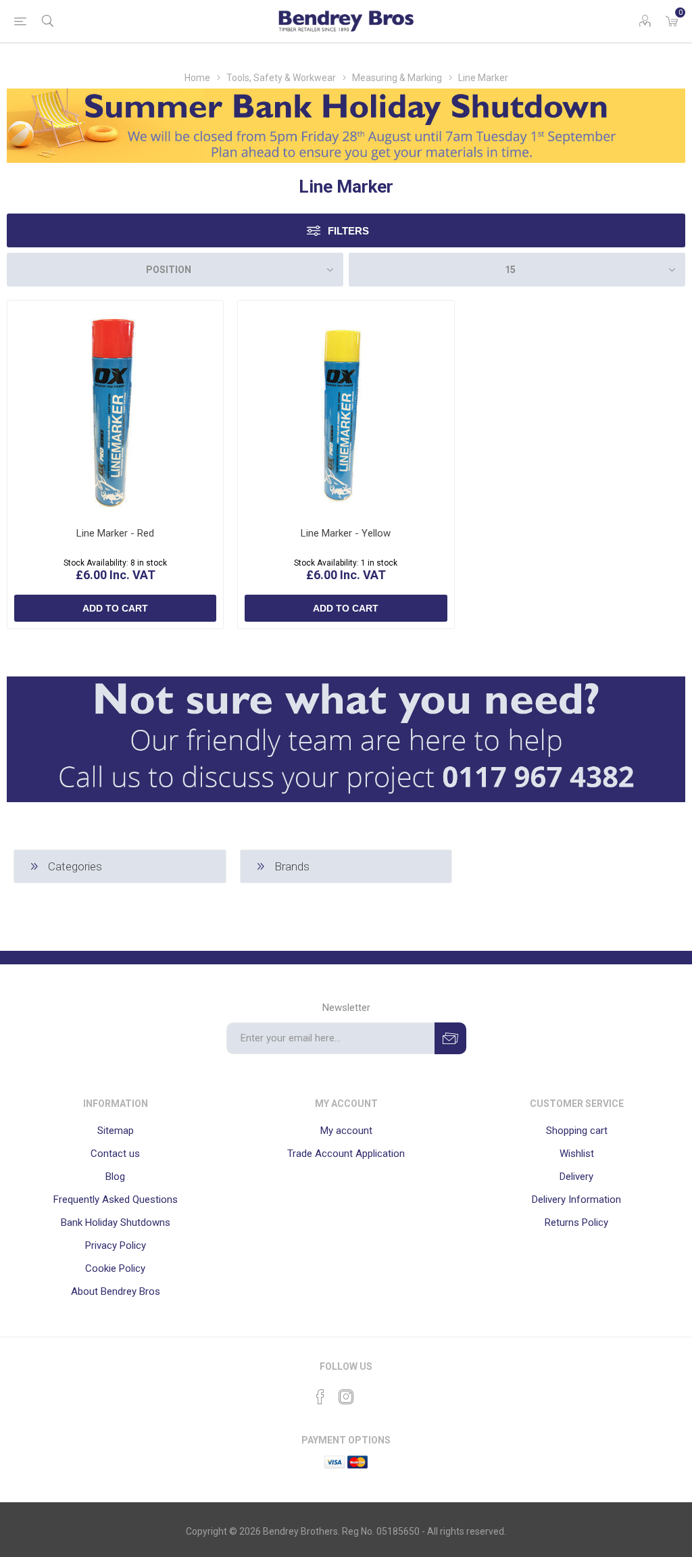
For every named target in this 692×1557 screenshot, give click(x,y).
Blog (115, 1176)
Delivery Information (576, 1199)
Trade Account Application (346, 1153)
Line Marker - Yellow (346, 533)
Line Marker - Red (115, 533)
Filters (348, 231)
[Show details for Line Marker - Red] (115, 408)
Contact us (115, 1153)
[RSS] (371, 1393)
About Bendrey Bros (115, 1291)
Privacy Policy (115, 1245)
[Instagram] (346, 1397)
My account (346, 1130)
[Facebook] (320, 1397)
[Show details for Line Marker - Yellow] (345, 408)
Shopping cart (577, 1130)
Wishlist (577, 1153)
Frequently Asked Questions (115, 1199)
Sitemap (115, 1130)
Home (197, 77)
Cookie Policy (115, 1268)
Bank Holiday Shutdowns (115, 1222)
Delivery (576, 1176)
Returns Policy (576, 1222)
